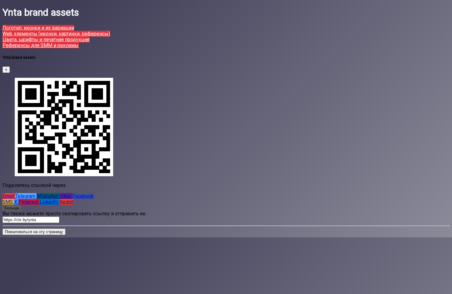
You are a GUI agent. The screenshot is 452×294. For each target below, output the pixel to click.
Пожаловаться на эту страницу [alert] (34, 231)
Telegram (26, 196)
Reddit (66, 202)
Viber (66, 196)
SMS (8, 202)
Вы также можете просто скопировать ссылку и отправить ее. (74, 214)
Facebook (83, 196)
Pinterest (29, 202)
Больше (11, 208)
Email (8, 196)
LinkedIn (49, 202)
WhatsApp (48, 196)
